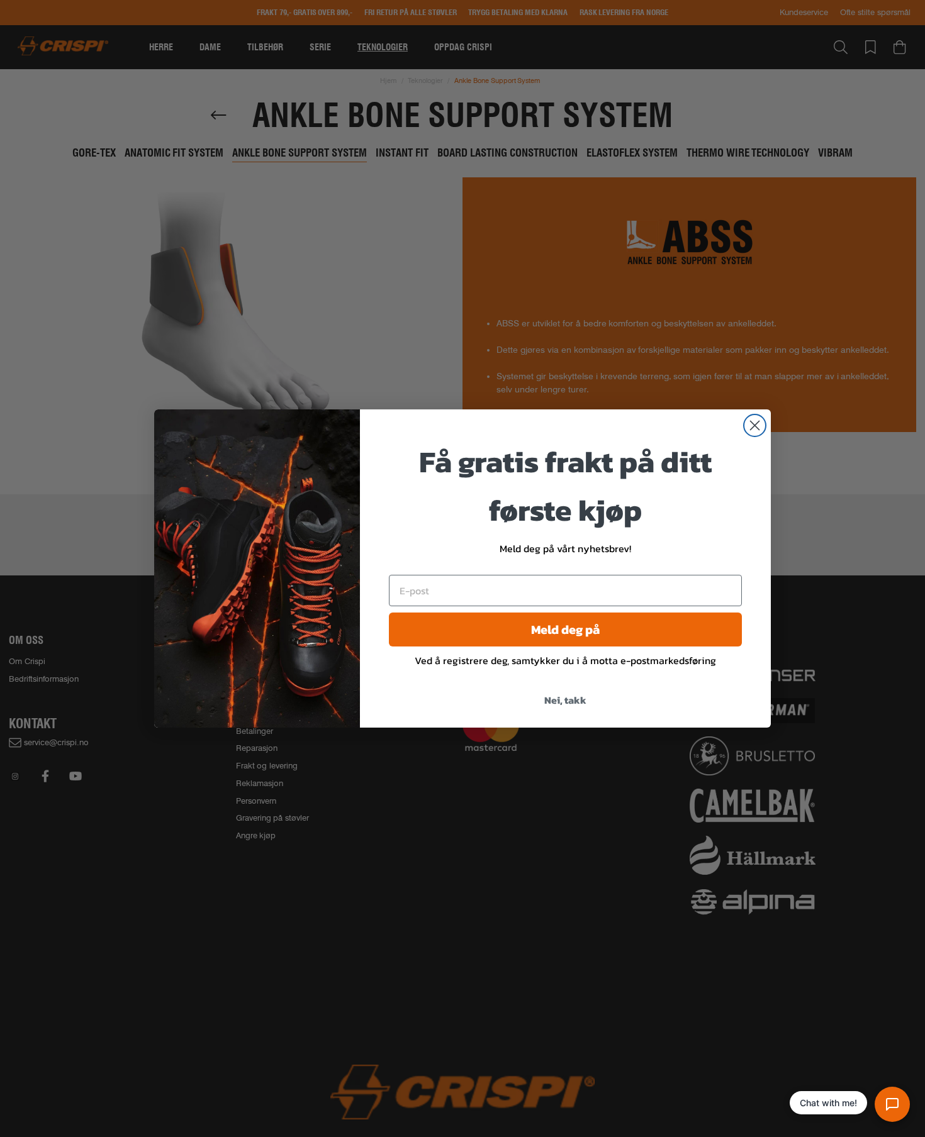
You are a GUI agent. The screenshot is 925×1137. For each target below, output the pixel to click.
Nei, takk (565, 699)
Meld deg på (565, 629)
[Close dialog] (755, 425)
